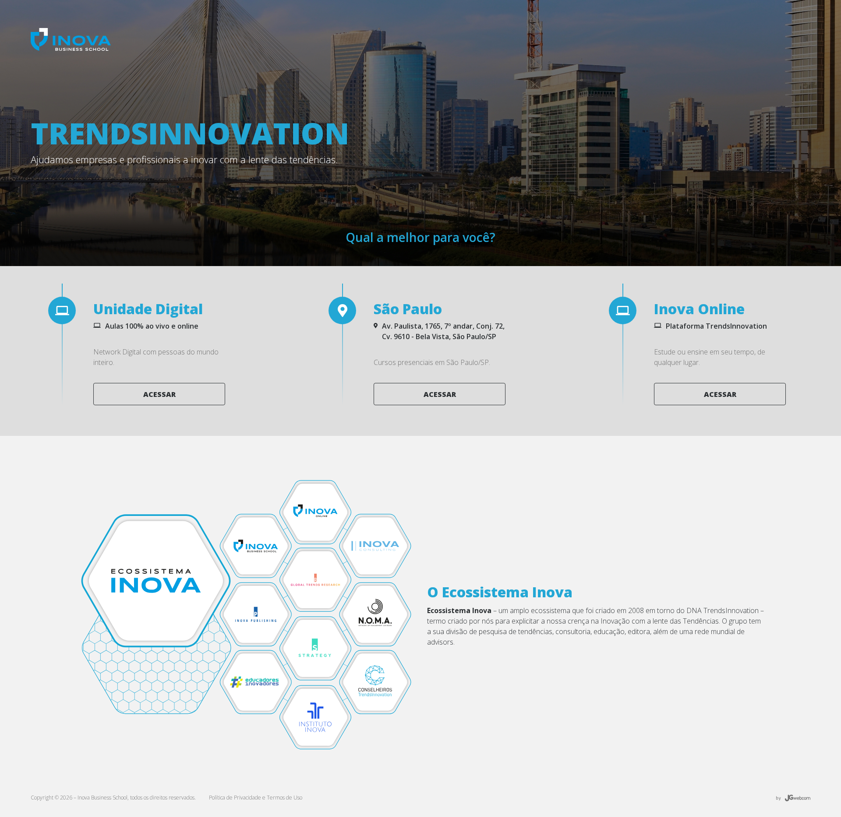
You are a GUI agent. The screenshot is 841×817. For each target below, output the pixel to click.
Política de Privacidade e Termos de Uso (255, 797)
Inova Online (699, 308)
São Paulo (408, 308)
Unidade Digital (148, 308)
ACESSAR (159, 394)
